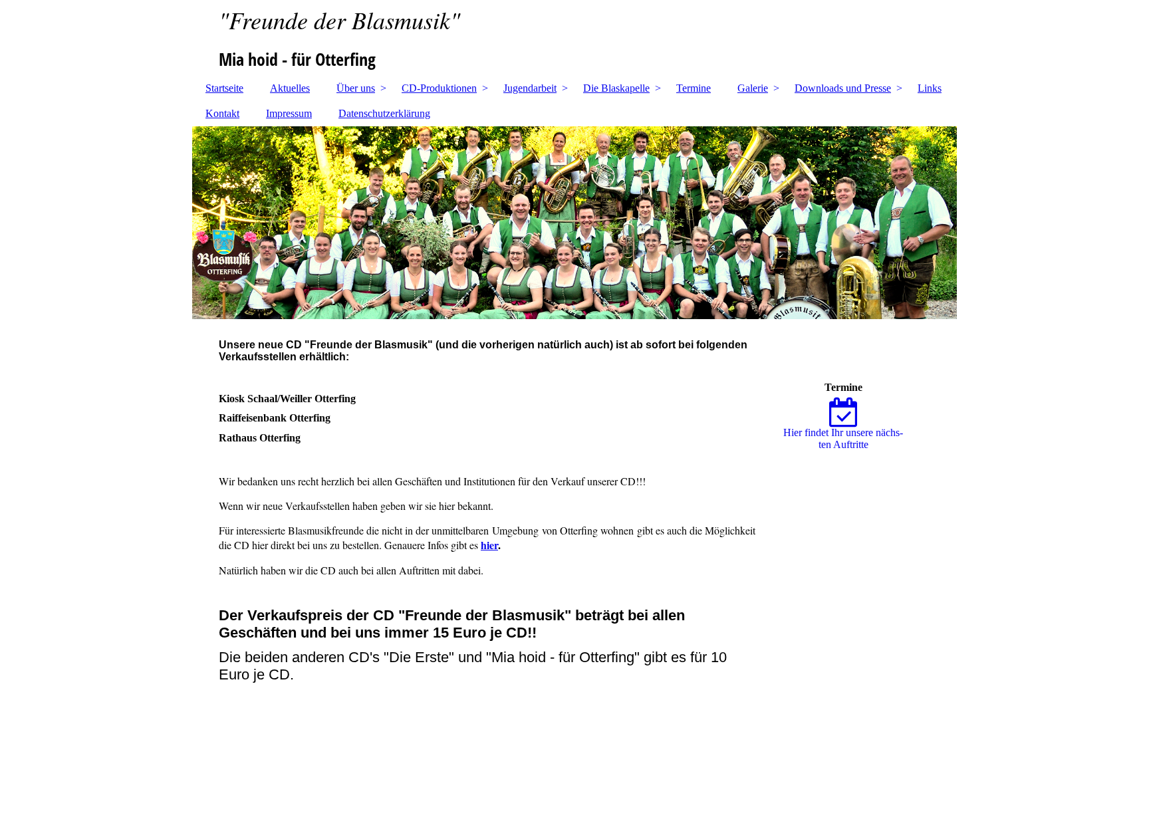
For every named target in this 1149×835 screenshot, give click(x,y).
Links (930, 88)
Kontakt (222, 113)
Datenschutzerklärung (384, 113)
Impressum (289, 113)
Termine (693, 88)
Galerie (752, 88)
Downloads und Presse (843, 88)
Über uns (355, 88)
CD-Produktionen (439, 88)
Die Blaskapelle (616, 88)
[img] (574, 36)
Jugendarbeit (530, 88)
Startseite (224, 88)
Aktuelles (290, 88)
